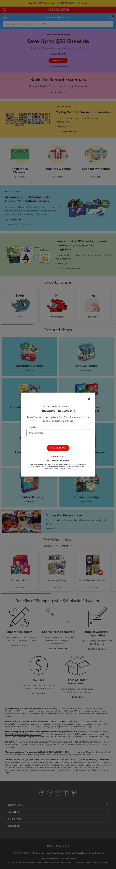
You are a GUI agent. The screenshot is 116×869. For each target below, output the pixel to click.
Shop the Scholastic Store (58, 460)
